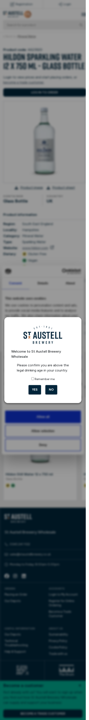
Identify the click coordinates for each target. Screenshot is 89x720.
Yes (35, 389)
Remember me (45, 379)
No (51, 389)
